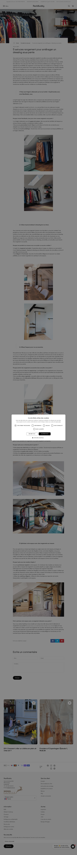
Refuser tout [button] (32, 433)
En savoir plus (57, 422)
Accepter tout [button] (44, 433)
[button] (38, 438)
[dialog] (38, 427)
